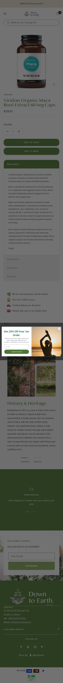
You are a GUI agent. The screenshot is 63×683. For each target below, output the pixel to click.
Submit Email (16, 352)
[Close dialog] (59, 328)
